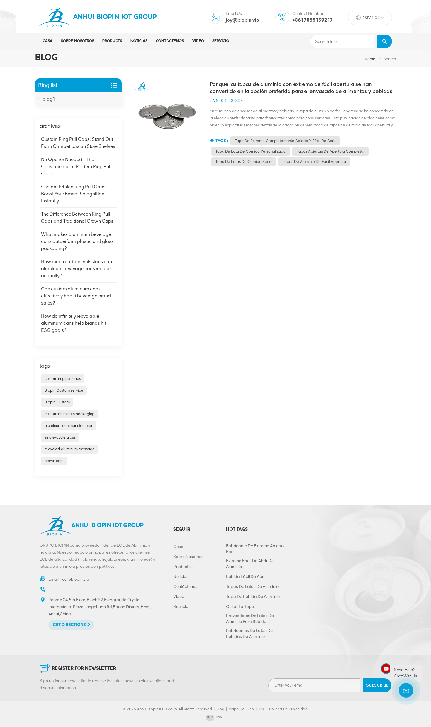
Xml (261, 709)
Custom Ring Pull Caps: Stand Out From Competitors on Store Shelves (78, 142)
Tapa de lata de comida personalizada (251, 151)
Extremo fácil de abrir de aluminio (250, 563)
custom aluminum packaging (69, 414)
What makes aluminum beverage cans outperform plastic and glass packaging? (77, 241)
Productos (183, 566)
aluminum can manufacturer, (69, 425)
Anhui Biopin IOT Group (115, 17)
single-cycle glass (60, 437)
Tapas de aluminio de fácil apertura (314, 161)
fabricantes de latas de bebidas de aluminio (249, 633)
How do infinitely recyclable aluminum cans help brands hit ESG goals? (73, 323)
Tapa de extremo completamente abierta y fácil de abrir (285, 140)
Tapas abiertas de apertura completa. (330, 151)
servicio (220, 41)
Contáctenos (170, 41)
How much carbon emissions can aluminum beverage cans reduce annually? (76, 268)
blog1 (49, 99)
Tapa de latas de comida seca (244, 161)
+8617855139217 (312, 20)
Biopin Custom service (64, 390)
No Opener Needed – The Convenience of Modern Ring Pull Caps (76, 166)
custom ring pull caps (63, 378)
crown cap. (54, 461)
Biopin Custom (57, 402)
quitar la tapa (240, 606)
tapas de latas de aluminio (252, 586)
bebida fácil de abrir (246, 576)
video (198, 41)
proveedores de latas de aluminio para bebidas (250, 618)
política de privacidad (288, 709)
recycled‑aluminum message (70, 449)
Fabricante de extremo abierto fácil (255, 548)
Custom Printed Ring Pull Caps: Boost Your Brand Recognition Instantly (74, 194)
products (112, 41)
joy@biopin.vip (242, 20)
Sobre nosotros (77, 41)
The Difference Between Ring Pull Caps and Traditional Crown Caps (77, 217)
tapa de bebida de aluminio (253, 596)
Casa (47, 41)
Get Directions (69, 624)
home (370, 59)
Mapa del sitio (241, 709)
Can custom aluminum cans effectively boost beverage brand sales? (76, 296)
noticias (138, 41)
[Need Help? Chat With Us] (406, 690)
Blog (220, 709)
